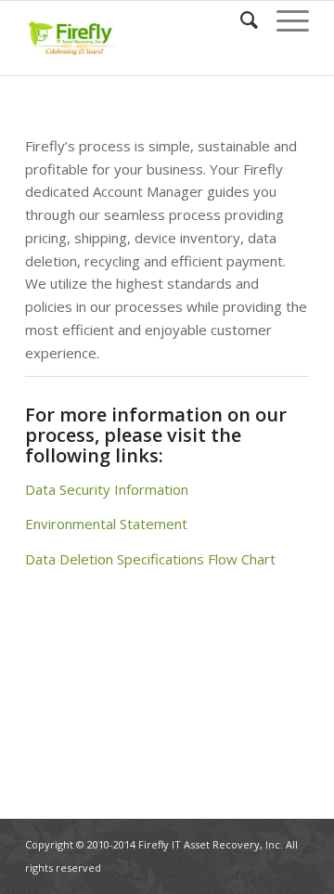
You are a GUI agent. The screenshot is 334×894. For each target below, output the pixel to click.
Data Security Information (106, 489)
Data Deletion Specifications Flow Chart (150, 559)
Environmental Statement (106, 523)
